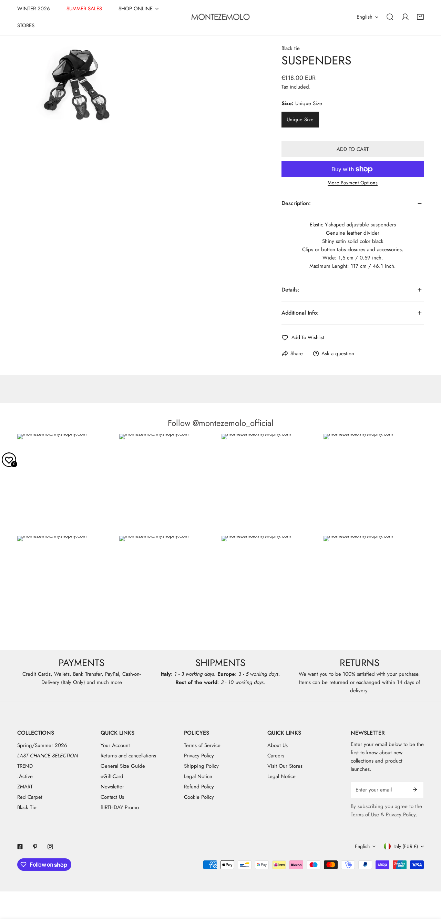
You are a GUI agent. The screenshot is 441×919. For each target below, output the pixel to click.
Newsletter (112, 786)
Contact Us (112, 797)
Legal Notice (198, 776)
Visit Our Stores (284, 766)
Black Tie (27, 807)
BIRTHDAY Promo (120, 807)
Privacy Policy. (401, 814)
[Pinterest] (35, 846)
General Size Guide (123, 766)
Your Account (115, 745)
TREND (25, 766)
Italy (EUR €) (405, 846)
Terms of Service (202, 745)
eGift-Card (112, 776)
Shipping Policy (201, 766)
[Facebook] (20, 846)
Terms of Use (365, 814)
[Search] (390, 16)
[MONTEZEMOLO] (220, 17)
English (364, 17)
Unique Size (300, 119)
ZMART (25, 786)
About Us (277, 745)
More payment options (353, 182)
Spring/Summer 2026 (42, 745)
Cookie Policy (199, 797)
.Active (25, 776)
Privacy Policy (199, 755)
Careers (275, 755)
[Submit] (415, 789)
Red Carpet (29, 797)
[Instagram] (50, 846)
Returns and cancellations (128, 755)
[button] (420, 16)
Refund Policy (199, 786)
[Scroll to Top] (428, 882)
